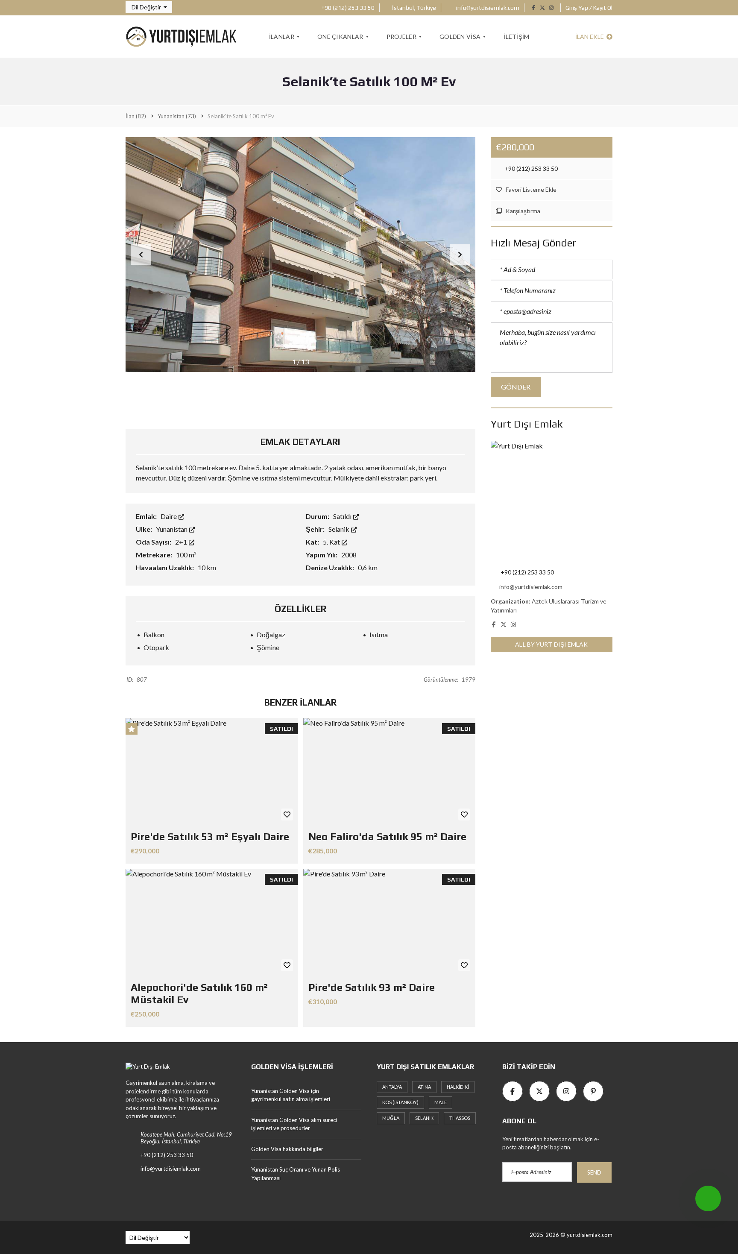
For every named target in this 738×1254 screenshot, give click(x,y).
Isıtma (378, 634)
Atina (424, 1087)
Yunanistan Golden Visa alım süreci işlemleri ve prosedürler (294, 1124)
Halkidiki (458, 1087)
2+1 (181, 542)
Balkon (154, 634)
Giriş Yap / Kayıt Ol (588, 7)
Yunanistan (172, 529)
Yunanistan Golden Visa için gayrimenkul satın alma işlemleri (290, 1095)
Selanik (339, 529)
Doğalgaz (271, 634)
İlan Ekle (590, 36)
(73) (177, 116)
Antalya (392, 1087)
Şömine (268, 647)
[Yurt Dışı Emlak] (181, 36)
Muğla (390, 1118)
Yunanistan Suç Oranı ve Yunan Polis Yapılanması (295, 1173)
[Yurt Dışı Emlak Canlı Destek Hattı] (708, 1198)
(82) (136, 116)
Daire (169, 516)
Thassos (459, 1118)
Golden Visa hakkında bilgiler (287, 1149)
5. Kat (332, 542)
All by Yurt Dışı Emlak (551, 644)
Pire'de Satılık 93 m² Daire (371, 987)
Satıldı (343, 516)
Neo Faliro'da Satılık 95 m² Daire (387, 836)
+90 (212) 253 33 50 (347, 7)
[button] (149, 7)
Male (440, 1102)
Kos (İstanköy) (400, 1102)
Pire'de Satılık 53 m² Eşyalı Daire (210, 836)
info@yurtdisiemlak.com (487, 7)
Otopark (156, 647)
